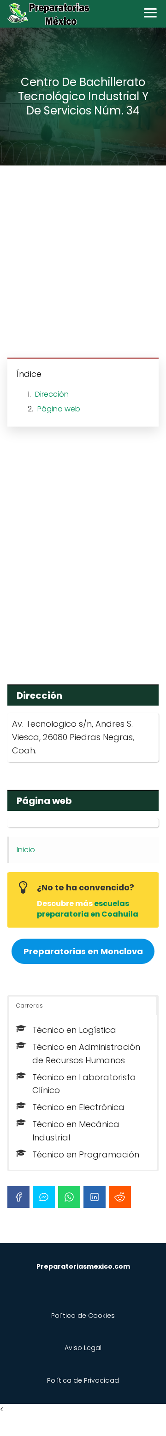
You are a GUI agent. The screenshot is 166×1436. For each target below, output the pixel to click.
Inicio (26, 849)
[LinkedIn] (94, 1197)
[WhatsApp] (69, 1197)
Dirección (52, 394)
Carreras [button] (29, 1005)
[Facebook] (18, 1197)
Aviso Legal (83, 1347)
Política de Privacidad (83, 1380)
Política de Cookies (83, 1315)
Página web (58, 409)
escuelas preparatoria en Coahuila (87, 908)
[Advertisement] (83, 263)
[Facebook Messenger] (44, 1197)
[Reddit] (120, 1197)
